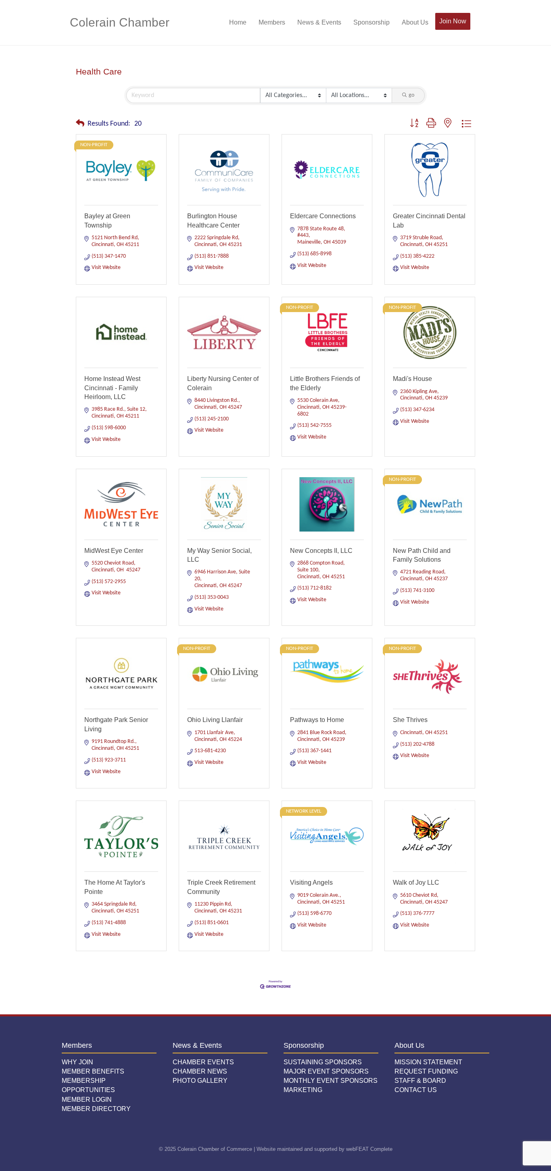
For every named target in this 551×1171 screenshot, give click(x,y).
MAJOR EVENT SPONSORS (326, 1071)
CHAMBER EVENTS (203, 1062)
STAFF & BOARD (420, 1080)
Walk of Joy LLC (416, 882)
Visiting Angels (311, 882)
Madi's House (412, 378)
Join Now (452, 21)
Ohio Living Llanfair (215, 719)
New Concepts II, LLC (321, 550)
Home (237, 22)
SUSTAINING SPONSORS (323, 1062)
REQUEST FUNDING (426, 1071)
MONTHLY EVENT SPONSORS (331, 1080)
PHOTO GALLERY (200, 1080)
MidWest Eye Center (113, 550)
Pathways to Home (317, 719)
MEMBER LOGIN (87, 1099)
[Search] (476, 22)
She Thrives (410, 719)
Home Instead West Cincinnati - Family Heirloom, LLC (112, 387)
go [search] (411, 95)
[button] (80, 124)
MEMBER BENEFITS (93, 1071)
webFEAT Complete (369, 1149)
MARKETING (303, 1089)
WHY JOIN (77, 1062)
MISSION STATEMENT (428, 1062)
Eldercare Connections (323, 216)
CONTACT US (415, 1089)
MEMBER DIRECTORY (96, 1108)
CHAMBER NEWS (200, 1071)
